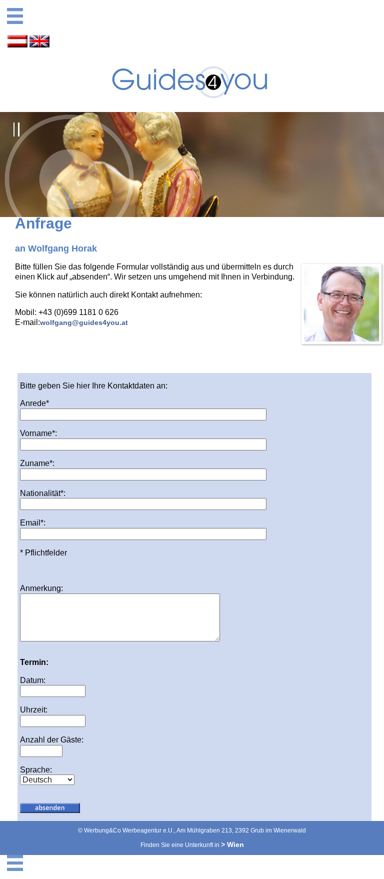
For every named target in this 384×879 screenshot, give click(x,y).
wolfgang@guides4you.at (84, 322)
